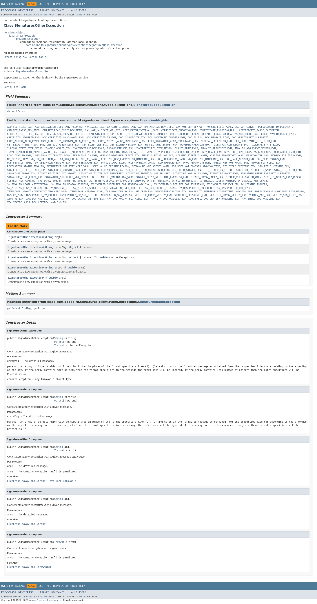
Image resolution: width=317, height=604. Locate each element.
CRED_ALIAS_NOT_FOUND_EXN (240, 133)
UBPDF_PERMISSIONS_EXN (170, 191)
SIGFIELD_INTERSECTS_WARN (253, 170)
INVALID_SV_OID (132, 151)
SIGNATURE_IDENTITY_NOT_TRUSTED (148, 173)
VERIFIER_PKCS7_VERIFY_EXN (228, 195)
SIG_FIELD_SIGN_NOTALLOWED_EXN (147, 170)
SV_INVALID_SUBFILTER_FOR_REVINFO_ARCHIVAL (121, 184)
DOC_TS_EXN (195, 137)
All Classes (78, 10)
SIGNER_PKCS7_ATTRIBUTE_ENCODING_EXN (162, 177)
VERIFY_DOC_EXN (259, 195)
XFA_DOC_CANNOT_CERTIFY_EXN (85, 198)
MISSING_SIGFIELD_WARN (191, 155)
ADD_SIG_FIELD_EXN (19, 126)
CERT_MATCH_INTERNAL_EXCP (140, 130)
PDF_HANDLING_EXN (211, 159)
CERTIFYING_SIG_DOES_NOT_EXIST (62, 133)
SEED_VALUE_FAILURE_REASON (110, 166)
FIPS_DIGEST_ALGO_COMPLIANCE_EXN (30, 141)
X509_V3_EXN (15, 198)
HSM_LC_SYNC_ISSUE (157, 144)
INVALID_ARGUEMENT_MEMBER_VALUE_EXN (32, 151)
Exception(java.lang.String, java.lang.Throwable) (42, 480)
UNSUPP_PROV (15, 195)
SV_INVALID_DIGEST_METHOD (217, 180)
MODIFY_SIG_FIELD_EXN (286, 155)
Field (27, 14)
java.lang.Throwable (22, 35)
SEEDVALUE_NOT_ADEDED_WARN (150, 166)
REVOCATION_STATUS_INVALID (25, 166)
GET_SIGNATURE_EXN (94, 144)
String (48, 237)
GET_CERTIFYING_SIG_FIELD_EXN (255, 141)
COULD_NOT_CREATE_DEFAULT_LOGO (198, 133)
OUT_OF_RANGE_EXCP (93, 159)
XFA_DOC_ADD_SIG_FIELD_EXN (44, 198)
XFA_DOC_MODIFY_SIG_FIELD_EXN (127, 198)
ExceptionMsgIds (15, 56)
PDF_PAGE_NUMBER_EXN (240, 159)
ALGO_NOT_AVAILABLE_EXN (88, 126)
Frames (44, 10)
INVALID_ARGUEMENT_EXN (216, 148)
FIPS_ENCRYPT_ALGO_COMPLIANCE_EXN (121, 141)
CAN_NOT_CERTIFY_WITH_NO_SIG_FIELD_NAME (204, 126)
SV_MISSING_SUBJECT (86, 188)
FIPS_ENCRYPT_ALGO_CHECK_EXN (75, 141)
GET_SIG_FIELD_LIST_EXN (63, 144)
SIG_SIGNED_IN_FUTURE (218, 170)
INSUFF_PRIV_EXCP (186, 148)
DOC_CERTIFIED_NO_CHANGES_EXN (62, 137)
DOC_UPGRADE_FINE (217, 137)
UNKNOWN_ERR (244, 191)
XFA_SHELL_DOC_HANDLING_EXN (261, 198)
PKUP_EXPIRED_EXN (168, 162)
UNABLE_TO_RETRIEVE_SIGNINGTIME (211, 191)
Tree (48, 4)
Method (49, 14)
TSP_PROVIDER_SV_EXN (119, 191)
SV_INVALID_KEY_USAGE (252, 180)
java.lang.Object (14, 32)
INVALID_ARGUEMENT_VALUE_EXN (80, 151)
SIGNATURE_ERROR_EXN (21, 173)
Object (73, 247)
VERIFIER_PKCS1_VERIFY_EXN (153, 195)
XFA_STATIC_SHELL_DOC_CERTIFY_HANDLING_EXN (37, 202)
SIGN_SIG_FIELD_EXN (287, 170)
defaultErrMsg (16, 111)
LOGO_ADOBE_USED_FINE (287, 151)
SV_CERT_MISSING (158, 180)
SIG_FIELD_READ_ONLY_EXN (106, 170)
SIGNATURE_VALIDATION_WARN (115, 177)
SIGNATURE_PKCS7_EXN (224, 173)
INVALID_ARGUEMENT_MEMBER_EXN (255, 148)
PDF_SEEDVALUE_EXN (85, 162)
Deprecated (60, 4)
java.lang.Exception (27, 38)
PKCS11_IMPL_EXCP (113, 162)
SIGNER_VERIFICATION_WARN (243, 177)
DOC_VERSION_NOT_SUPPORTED (250, 137)
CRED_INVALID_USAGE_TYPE (278, 133)
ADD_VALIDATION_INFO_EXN (52, 126)
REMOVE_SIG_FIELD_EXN (265, 162)
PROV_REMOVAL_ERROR (196, 162)
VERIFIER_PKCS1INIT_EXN (190, 195)
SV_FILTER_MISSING (184, 180)
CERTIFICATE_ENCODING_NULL (217, 130)
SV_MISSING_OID (60, 188)
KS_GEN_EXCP (262, 151)
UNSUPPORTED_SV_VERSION (116, 195)
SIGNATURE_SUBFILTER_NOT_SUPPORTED (69, 177)
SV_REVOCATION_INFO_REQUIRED (122, 188)
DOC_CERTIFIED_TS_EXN (101, 137)
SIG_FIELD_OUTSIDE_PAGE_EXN (67, 170)
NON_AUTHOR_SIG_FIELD (63, 159)
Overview (7, 4)
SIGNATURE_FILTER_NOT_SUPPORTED (101, 173)
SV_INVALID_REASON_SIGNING (69, 184)
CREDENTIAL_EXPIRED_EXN (23, 137)
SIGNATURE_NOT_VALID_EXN (190, 173)
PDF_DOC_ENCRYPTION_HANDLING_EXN (131, 159)
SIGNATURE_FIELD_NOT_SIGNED (57, 173)
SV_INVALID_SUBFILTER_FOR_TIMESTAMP (179, 184)
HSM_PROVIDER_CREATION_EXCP (192, 144)
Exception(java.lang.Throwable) (29, 566)
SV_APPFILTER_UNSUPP (130, 180)
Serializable (37, 56)
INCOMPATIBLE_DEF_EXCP (88, 148)
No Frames (57, 10)
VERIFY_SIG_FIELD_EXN (287, 195)
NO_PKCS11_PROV (17, 159)
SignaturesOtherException (25, 237)
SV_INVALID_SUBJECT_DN (222, 184)
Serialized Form (15, 86)
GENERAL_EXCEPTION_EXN (216, 141)
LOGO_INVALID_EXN (19, 155)
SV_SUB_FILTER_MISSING (160, 188)
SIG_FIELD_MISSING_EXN (273, 166)
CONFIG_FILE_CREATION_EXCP (135, 133)
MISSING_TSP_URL (257, 155)
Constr (37, 14)
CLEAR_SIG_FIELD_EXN (100, 133)
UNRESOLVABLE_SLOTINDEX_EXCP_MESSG (279, 191)
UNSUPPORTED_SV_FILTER (41, 195)
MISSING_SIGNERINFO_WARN (226, 155)
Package (20, 4)
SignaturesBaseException (32, 71)
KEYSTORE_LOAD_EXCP (237, 151)
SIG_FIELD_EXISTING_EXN (239, 166)
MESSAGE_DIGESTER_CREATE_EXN (119, 155)
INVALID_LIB (111, 151)
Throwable (101, 257)
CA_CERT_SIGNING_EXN (121, 126)
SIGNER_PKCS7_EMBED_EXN (207, 177)
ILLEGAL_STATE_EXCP (265, 144)
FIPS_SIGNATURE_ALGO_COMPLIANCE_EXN (173, 141)
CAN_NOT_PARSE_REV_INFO (23, 130)
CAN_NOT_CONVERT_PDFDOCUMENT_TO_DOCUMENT (263, 126)
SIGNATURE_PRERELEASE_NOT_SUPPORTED (265, 173)
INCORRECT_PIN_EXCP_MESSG (154, 148)
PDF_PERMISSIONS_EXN (271, 159)
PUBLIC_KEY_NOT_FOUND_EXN (230, 162)
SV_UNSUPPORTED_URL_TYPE (234, 188)
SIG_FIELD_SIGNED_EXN (186, 170)
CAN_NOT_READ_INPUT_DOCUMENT (62, 130)
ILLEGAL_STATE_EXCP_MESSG (24, 148)
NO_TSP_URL (38, 159)
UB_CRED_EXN (144, 191)
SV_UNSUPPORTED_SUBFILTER (196, 188)
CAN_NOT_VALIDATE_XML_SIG (102, 130)
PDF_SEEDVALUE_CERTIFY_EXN (52, 162)
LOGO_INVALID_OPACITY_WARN (52, 155)
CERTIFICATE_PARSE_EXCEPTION (259, 130)
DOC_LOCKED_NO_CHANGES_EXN (166, 137)
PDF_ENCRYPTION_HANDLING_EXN (176, 159)
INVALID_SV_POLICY (157, 151)
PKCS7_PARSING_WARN (140, 162)
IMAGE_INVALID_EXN (57, 148)
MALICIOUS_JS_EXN (85, 155)
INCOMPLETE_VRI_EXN (120, 148)
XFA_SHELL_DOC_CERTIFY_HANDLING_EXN (214, 198)
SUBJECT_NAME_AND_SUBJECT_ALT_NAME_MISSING (83, 180)
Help (82, 4)
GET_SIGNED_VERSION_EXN (126, 144)
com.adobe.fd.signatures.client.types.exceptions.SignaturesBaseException (74, 45)
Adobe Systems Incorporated (45, 600)
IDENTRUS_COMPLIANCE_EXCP (231, 144)
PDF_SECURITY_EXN (19, 162)
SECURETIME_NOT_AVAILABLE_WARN (68, 166)
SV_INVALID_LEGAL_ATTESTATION (27, 184)
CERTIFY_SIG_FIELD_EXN (22, 133)
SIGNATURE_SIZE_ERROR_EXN (24, 177)
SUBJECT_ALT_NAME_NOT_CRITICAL (28, 180)
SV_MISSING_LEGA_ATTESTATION (27, 188)
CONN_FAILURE (165, 133)
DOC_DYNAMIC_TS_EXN (132, 137)
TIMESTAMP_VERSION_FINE (86, 191)
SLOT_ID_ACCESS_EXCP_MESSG (282, 177)
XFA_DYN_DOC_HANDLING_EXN (168, 198)
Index (73, 4)
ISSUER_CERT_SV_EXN (186, 151)
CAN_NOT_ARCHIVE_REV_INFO (155, 126)
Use (41, 4)
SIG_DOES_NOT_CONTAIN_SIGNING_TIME (196, 166)
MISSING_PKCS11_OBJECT (157, 155)
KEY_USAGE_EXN (211, 151)
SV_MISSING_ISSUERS (254, 184)
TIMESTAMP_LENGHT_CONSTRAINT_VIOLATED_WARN (37, 191)
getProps (39, 308)
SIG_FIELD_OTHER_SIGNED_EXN (26, 170)
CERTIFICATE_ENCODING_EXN (178, 130)
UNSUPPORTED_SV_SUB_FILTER (78, 195)
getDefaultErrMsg (19, 308)
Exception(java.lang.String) (27, 523)
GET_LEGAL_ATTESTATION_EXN (25, 144)
